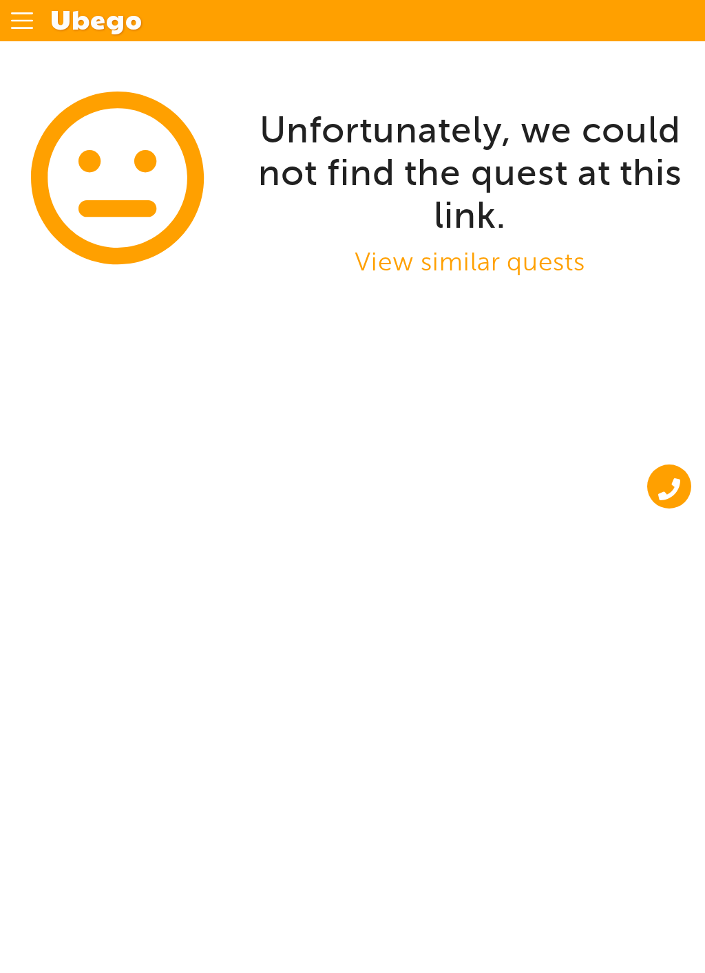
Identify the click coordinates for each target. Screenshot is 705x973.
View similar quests (470, 262)
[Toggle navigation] (22, 20)
